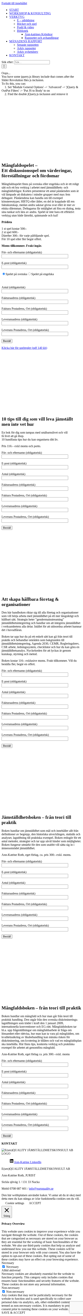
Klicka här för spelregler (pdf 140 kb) (24, 347)
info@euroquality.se (41, 1188)
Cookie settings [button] (14, 1203)
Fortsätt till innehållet (14, 3)
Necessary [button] (8, 1263)
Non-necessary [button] (11, 1287)
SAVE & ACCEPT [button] (13, 1312)
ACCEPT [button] (35, 1203)
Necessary (12, 1266)
